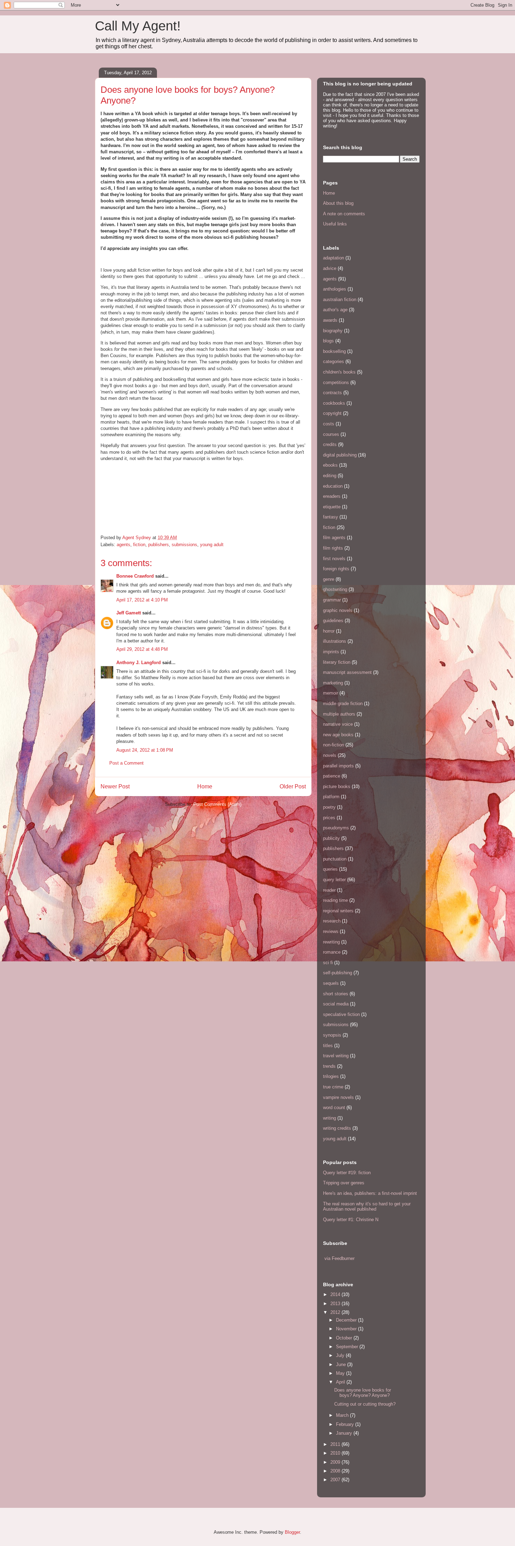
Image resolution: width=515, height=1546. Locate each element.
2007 (336, 1479)
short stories (335, 993)
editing (329, 475)
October (344, 1337)
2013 (336, 1303)
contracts (332, 392)
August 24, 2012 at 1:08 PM (144, 750)
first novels (334, 558)
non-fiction (333, 744)
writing (329, 1118)
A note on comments (344, 213)
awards (330, 320)
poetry (329, 807)
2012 (336, 1312)
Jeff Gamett (128, 612)
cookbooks (334, 403)
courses (331, 434)
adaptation (333, 257)
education (333, 486)
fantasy (330, 517)
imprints (331, 651)
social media (336, 1004)
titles (328, 1045)
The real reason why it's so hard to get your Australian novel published (367, 1206)
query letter (334, 879)
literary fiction (336, 662)
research (332, 921)
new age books (338, 734)
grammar (332, 600)
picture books (336, 786)
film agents (334, 537)
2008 (336, 1471)
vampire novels (338, 1097)
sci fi (328, 962)
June (341, 1364)
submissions (184, 544)
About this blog (338, 203)
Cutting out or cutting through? (365, 1404)
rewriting (331, 942)
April (341, 1382)
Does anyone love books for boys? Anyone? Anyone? (362, 1392)
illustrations (334, 641)
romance (332, 952)
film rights (333, 548)
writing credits (337, 1128)
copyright (332, 413)
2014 (336, 1294)
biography (333, 330)
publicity (331, 838)
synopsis (332, 1035)
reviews (330, 931)
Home (204, 786)
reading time (335, 900)
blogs (328, 340)
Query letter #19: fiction (347, 1172)
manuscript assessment (347, 672)
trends (329, 1066)
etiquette (332, 506)
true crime (333, 1086)
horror (329, 631)
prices (329, 817)
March (343, 1415)
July (341, 1355)
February (345, 1424)
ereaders (332, 496)
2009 (336, 1462)
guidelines (333, 620)
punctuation (334, 859)
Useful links (335, 224)
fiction (139, 544)
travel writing (336, 1055)
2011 (336, 1444)
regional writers (338, 910)
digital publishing (340, 455)
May (341, 1373)
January (344, 1433)
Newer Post (115, 786)
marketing (333, 682)
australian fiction (339, 299)
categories (333, 361)
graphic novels (337, 610)
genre (328, 579)
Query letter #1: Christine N (350, 1219)
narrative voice (338, 724)
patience (331, 776)
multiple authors (339, 714)
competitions (336, 382)
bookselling (334, 351)
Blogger (292, 1532)
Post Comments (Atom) (217, 804)
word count (334, 1107)
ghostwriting (335, 589)
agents (123, 544)
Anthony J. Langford (138, 662)
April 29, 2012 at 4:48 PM (142, 649)
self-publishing (337, 972)
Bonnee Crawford (135, 576)
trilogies (331, 1076)
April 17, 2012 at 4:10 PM (142, 600)
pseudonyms (336, 827)
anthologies (334, 289)
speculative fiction (341, 1014)
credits (330, 444)
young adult (212, 544)
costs (328, 423)
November (347, 1328)
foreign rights (336, 568)
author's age (335, 309)
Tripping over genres (343, 1182)
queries (330, 869)
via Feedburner (339, 1258)
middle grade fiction (343, 703)
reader (329, 890)
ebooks (330, 465)
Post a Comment (126, 763)
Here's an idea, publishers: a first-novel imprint (370, 1193)
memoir (330, 693)
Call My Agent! (138, 26)
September (347, 1346)
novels (329, 755)
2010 (336, 1453)
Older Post (293, 786)
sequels (331, 983)
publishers (158, 544)
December (347, 1320)
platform (331, 796)
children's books (339, 372)
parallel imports (338, 765)
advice (329, 268)
